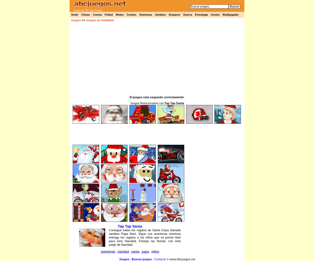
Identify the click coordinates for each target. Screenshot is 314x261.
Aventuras (145, 14)
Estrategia (201, 14)
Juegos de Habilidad (100, 20)
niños (155, 252)
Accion (215, 14)
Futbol (109, 14)
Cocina (97, 14)
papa (145, 252)
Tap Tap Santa (130, 226)
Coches (131, 14)
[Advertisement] (157, 132)
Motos (120, 14)
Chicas (85, 14)
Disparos (174, 14)
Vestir (74, 14)
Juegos (76, 20)
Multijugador (231, 14)
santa (135, 252)
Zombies (160, 14)
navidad (123, 252)
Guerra (187, 14)
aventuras (108, 252)
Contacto (160, 259)
